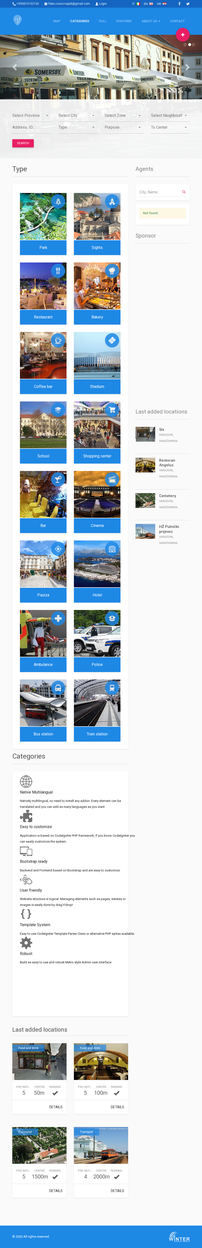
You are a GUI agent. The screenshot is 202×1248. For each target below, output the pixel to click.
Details (56, 1107)
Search (23, 143)
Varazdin (166, 434)
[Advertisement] (155, 325)
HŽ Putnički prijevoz (169, 529)
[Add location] (183, 35)
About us (149, 21)
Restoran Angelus (167, 463)
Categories (79, 21)
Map (56, 21)
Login (103, 3)
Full (102, 21)
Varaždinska (168, 441)
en (146, 4)
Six (161, 429)
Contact (177, 21)
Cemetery (167, 496)
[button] (15, 67)
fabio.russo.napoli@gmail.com (69, 3)
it (134, 4)
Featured (124, 21)
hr (160, 4)
